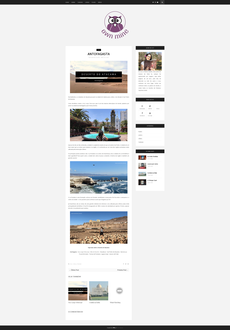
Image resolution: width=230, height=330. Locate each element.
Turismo (80, 2)
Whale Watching (115, 302)
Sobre (73, 2)
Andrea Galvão (95, 57)
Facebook (142, 115)
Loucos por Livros (152, 164)
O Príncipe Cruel (152, 180)
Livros (87, 2)
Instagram (142, 108)
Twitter (150, 108)
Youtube (150, 115)
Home (67, 2)
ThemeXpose (120, 327)
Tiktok (157, 108)
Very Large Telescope (89, 103)
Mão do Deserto (94, 252)
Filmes (94, 2)
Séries (100, 2)
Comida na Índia (94, 302)
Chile (98, 50)
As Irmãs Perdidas (152, 156)
